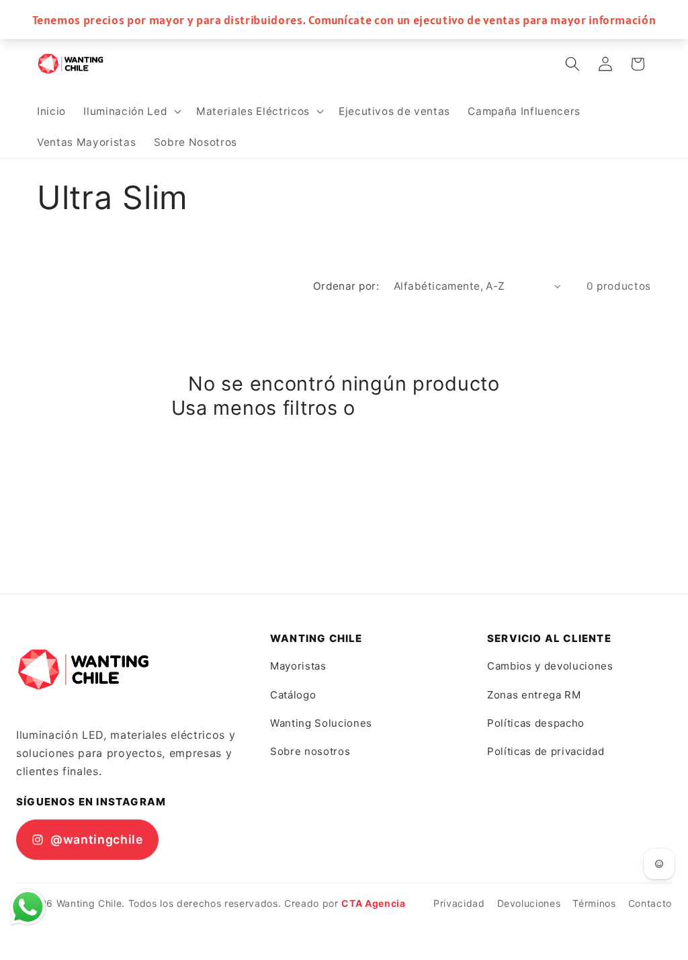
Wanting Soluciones (321, 723)
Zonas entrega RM (534, 694)
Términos (593, 903)
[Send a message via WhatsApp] (28, 907)
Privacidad (459, 903)
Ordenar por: (346, 286)
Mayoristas (298, 665)
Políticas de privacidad (545, 751)
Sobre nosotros (310, 751)
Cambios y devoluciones (550, 665)
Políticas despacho (536, 723)
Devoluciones (529, 903)
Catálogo (293, 694)
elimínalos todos (439, 407)
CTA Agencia (373, 903)
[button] (131, 111)
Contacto (650, 903)
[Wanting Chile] (83, 669)
